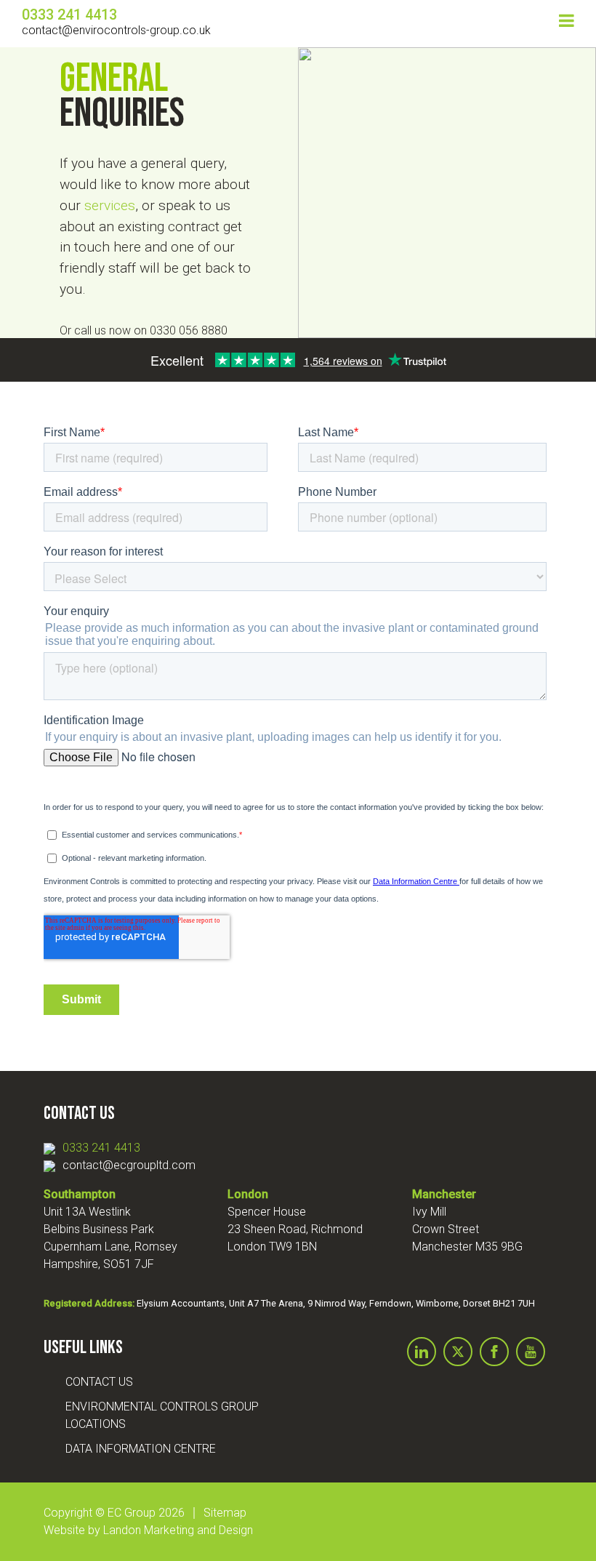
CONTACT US (99, 1382)
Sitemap (225, 1513)
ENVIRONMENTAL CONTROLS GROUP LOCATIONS (162, 1415)
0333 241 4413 (101, 1148)
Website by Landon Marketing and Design (148, 1530)
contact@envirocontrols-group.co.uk (116, 30)
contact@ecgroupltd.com (129, 1165)
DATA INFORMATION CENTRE (140, 1449)
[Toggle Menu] (566, 20)
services (109, 205)
